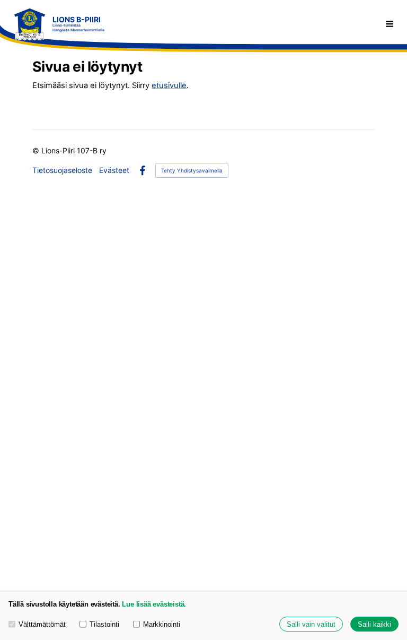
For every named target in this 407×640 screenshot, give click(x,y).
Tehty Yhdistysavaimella (192, 170)
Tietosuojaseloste (62, 170)
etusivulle (169, 85)
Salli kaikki (374, 624)
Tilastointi (104, 624)
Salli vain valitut (311, 624)
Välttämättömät (42, 624)
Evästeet (114, 170)
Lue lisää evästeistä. (154, 604)
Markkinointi (161, 624)
